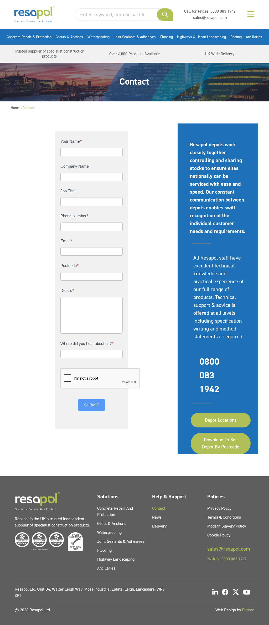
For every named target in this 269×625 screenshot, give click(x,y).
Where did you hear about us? (86, 343)
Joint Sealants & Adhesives (135, 36)
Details (67, 290)
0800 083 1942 (223, 11)
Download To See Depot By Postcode (220, 443)
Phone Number (74, 216)
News (157, 517)
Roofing (236, 36)
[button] (165, 14)
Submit (91, 405)
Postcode (69, 265)
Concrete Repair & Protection (29, 36)
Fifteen (248, 610)
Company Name (74, 166)
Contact (158, 508)
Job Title (67, 191)
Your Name (71, 141)
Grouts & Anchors (69, 36)
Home (15, 107)
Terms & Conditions (224, 517)
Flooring (166, 36)
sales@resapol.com (210, 17)
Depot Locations (220, 420)
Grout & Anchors (111, 523)
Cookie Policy (218, 535)
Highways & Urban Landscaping (201, 36)
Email (66, 241)
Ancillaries (254, 36)
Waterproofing (98, 36)
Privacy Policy (219, 508)
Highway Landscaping (115, 559)
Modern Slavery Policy (226, 526)
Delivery (159, 526)
